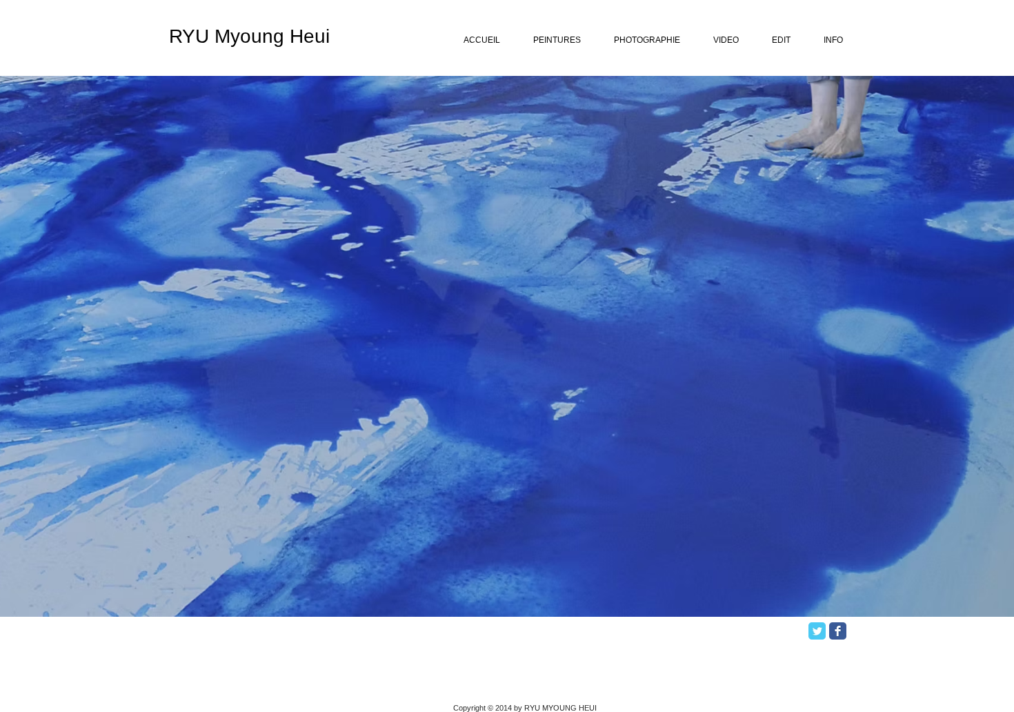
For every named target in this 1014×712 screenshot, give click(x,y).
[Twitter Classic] (817, 631)
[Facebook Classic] (837, 631)
